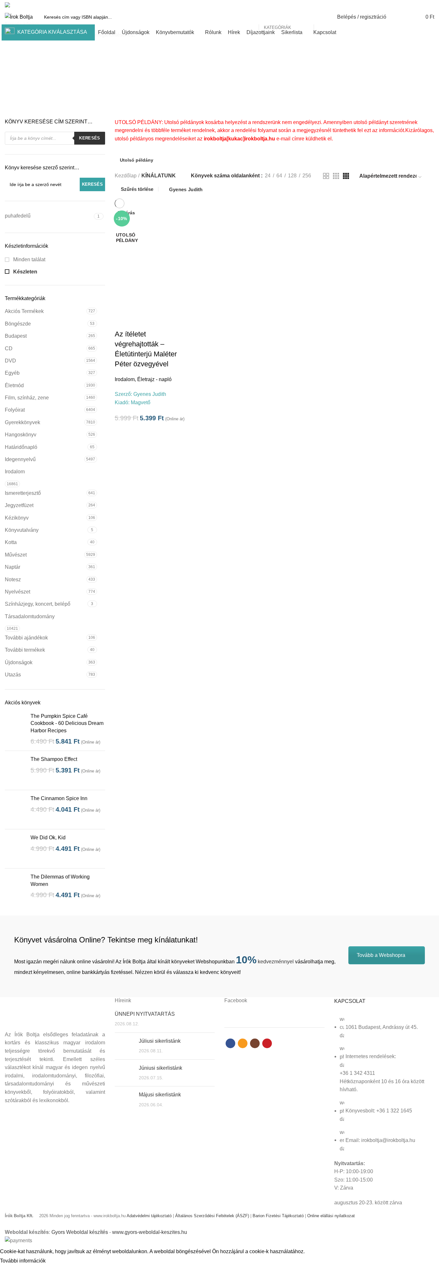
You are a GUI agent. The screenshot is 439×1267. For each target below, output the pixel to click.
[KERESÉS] (322, 17)
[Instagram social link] (423, 5)
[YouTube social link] (430, 5)
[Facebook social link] (408, 5)
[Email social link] (415, 5)
